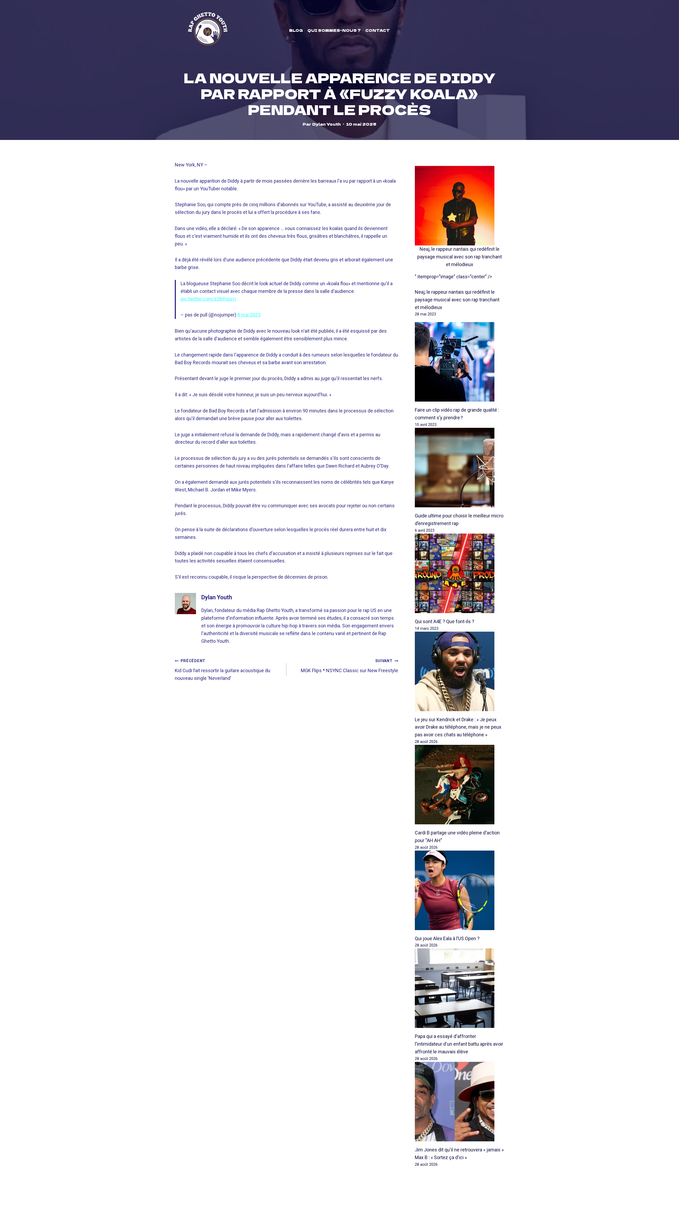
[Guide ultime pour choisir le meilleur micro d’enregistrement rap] (459, 467)
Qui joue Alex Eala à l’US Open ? (447, 938)
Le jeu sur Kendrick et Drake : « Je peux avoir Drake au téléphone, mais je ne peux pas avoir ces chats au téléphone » (458, 727)
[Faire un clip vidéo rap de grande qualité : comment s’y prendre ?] (459, 362)
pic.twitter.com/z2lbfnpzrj (208, 299)
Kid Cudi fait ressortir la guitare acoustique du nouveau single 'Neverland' (222, 670)
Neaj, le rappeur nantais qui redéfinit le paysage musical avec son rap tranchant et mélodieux (459, 256)
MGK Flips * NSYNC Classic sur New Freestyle (349, 666)
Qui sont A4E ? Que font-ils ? (444, 621)
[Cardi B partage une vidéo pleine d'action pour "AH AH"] (459, 784)
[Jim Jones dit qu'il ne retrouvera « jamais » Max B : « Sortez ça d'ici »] (459, 1101)
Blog (296, 30)
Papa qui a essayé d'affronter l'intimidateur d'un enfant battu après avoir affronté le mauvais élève (459, 1043)
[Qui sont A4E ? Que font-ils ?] (459, 573)
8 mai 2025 (248, 315)
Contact (377, 30)
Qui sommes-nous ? (334, 30)
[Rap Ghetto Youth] (207, 30)
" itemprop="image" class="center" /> (453, 276)
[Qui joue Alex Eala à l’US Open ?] (459, 890)
